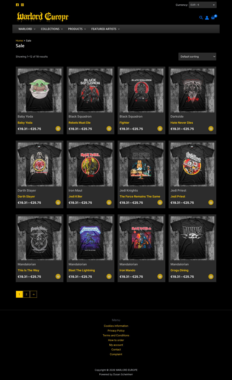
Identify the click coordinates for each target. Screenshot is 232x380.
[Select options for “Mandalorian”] (58, 276)
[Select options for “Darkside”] (210, 128)
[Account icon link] (207, 18)
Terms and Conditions (116, 335)
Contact (116, 349)
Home (19, 40)
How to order (116, 340)
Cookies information (116, 325)
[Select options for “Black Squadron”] (109, 128)
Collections (50, 29)
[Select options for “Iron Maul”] (109, 202)
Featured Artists (103, 29)
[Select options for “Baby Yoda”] (58, 128)
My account (116, 344)
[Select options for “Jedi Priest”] (210, 202)
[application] (33, 29)
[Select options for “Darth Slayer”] (58, 202)
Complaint (116, 354)
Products (75, 29)
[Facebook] (17, 4)
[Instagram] (22, 4)
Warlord (25, 29)
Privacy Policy (116, 330)
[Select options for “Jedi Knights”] (160, 202)
